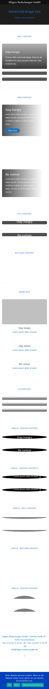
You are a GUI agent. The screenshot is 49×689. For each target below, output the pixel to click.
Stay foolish (24, 346)
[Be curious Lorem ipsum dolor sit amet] (24, 570)
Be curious (24, 364)
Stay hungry (24, 328)
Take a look (12, 131)
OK (9, 685)
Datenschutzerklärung (32, 685)
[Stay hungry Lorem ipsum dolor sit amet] (24, 557)
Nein (17, 685)
